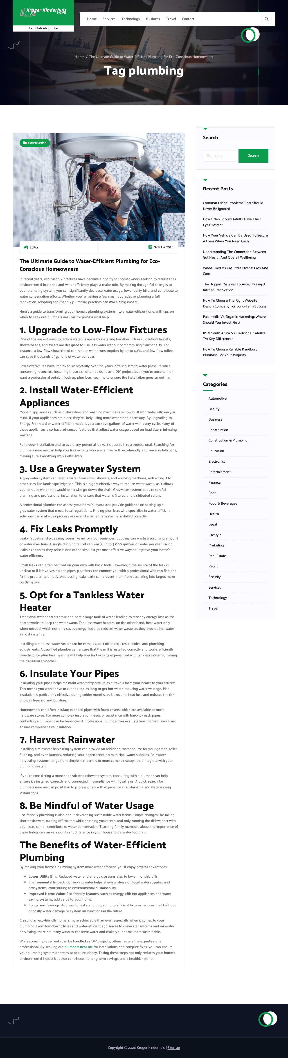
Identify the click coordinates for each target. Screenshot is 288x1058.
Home (92, 19)
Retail (213, 566)
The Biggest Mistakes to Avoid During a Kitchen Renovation (234, 287)
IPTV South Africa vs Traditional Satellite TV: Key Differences (234, 336)
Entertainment (220, 472)
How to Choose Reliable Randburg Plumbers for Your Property (230, 352)
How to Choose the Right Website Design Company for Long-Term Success (235, 303)
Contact (188, 19)
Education (216, 451)
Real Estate (217, 556)
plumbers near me (79, 947)
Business (153, 19)
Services (109, 19)
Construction (37, 143)
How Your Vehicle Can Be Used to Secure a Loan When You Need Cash (235, 238)
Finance (214, 483)
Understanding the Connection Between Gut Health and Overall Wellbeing (234, 255)
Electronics (217, 462)
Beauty (214, 409)
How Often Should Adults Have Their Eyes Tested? (232, 222)
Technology (131, 19)
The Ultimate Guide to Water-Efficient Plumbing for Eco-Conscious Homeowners (151, 57)
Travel (171, 19)
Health (214, 514)
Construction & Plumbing (228, 441)
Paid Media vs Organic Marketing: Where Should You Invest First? (234, 319)
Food (213, 493)
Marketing (216, 545)
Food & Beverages (223, 504)
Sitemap (174, 1048)
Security (215, 577)
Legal (213, 525)
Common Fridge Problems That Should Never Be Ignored (233, 206)
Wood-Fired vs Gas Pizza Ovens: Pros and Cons (235, 271)
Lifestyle (215, 535)
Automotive (218, 399)
